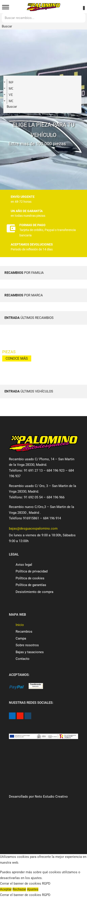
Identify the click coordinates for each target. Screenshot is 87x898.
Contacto (22, 659)
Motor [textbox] (11, 101)
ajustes (36, 878)
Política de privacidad (32, 571)
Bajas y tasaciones (30, 652)
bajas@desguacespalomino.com (33, 528)
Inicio (20, 625)
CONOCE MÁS (17, 358)
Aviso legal (24, 565)
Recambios (24, 632)
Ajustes (32, 889)
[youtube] (20, 715)
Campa (21, 638)
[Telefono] (21, 7)
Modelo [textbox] (11, 89)
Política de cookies (30, 578)
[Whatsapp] (65, 7)
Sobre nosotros (27, 645)
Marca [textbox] (11, 82)
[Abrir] (5, 7)
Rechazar (19, 889)
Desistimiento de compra (34, 592)
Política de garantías (31, 585)
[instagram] (28, 715)
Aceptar (6, 889)
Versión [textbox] (11, 95)
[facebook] (12, 715)
